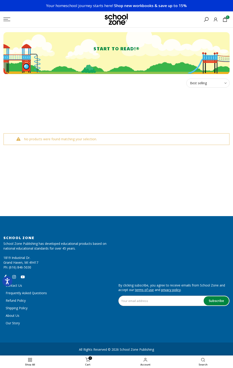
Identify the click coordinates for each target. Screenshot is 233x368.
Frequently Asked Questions (26, 293)
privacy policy (171, 290)
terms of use (144, 290)
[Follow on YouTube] (23, 277)
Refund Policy (16, 300)
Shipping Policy (17, 308)
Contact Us (14, 285)
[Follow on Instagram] (14, 277)
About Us (12, 315)
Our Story (13, 323)
